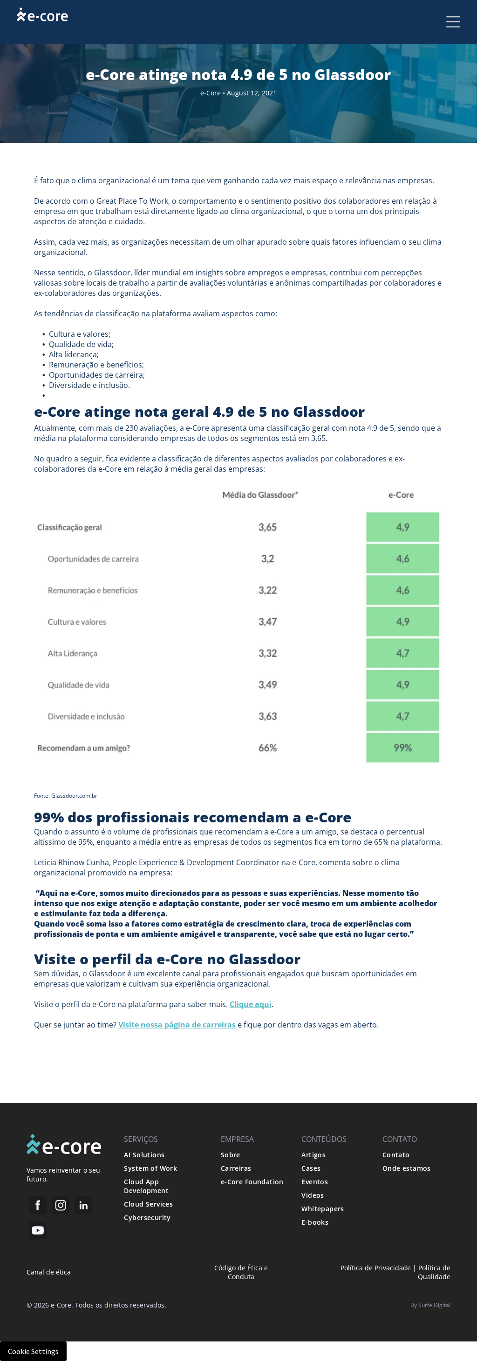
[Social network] (38, 1207)
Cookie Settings (33, 1351)
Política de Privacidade (376, 1267)
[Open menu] (453, 22)
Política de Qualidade (434, 1272)
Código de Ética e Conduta (241, 1272)
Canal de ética (49, 1272)
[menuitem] (163, 1154)
